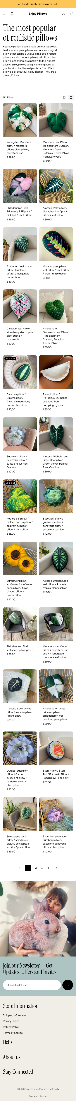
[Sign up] (67, 985)
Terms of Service (13, 1032)
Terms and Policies (38, 1096)
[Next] (56, 868)
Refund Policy (11, 1027)
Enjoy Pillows (31, 1089)
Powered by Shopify (49, 1089)
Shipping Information (15, 1015)
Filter (10, 97)
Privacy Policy (11, 1021)
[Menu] (4, 13)
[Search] (12, 14)
